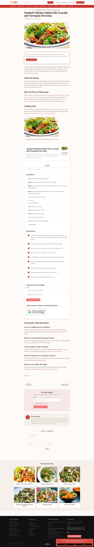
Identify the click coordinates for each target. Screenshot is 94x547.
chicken (37, 83)
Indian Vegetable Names (14, 534)
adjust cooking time (59, 332)
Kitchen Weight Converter (14, 524)
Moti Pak (50, 524)
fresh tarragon (50, 109)
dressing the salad (40, 360)
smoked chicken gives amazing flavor (46, 329)
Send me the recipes (33, 299)
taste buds (39, 87)
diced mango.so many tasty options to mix (45, 369)
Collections (64, 2)
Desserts (50, 6)
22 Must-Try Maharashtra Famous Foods (56, 522)
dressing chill (61, 109)
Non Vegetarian (20, 6)
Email (27, 287)
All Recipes (58, 2)
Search (50, 2)
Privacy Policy (38, 294)
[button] (62, 153)
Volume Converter (13, 526)
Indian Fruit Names (13, 532)
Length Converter (12, 528)
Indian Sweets (43, 6)
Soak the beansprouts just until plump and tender (42, 113)
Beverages (35, 6)
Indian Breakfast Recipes (34, 526)
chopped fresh (41, 342)
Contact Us (31, 532)
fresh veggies (61, 101)
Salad (33, 9)
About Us (30, 530)
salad (43, 95)
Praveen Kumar (28, 18)
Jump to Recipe (32, 59)
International (63, 6)
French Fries (50, 526)
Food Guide (70, 6)
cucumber (64, 349)
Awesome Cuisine (22, 543)
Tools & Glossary (71, 2)
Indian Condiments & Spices (15, 530)
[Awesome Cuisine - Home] (15, 2)
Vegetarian (12, 6)
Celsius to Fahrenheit (13, 522)
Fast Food (29, 6)
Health (56, 6)
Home (25, 9)
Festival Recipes (80, 2)
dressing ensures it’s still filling (53, 351)
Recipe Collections (32, 524)
